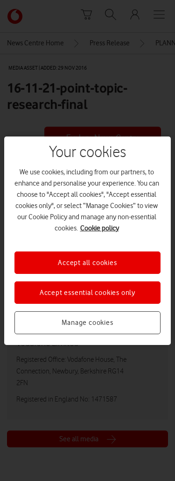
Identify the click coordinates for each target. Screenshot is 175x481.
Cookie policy (99, 227)
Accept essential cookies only (87, 292)
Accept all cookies (87, 262)
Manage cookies (87, 322)
